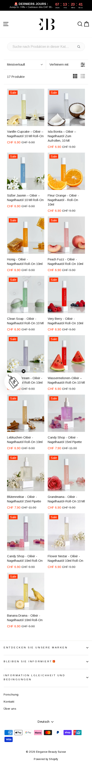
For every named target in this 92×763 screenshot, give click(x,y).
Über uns (10, 708)
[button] (13, 381)
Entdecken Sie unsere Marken (36, 647)
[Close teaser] (23, 371)
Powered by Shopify (46, 759)
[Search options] (79, 46)
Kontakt (9, 701)
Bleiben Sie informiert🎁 (30, 661)
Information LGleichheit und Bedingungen (34, 677)
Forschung (11, 694)
